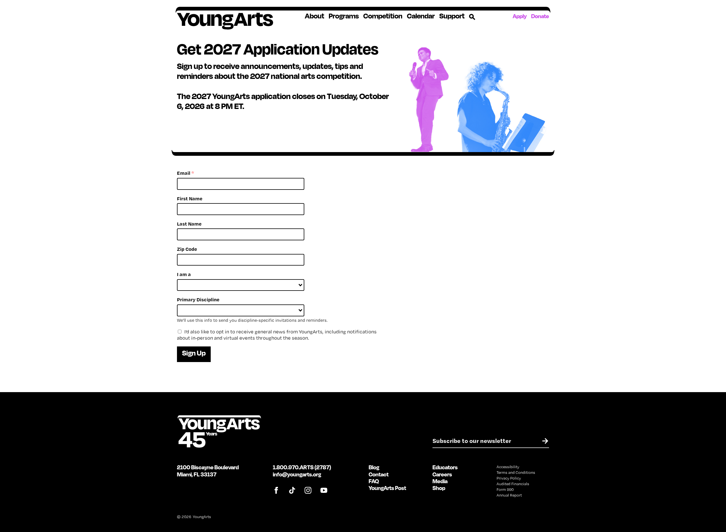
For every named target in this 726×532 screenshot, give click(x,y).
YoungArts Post (387, 487)
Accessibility (508, 466)
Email (185, 173)
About (314, 16)
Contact (379, 474)
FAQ (374, 481)
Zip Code (187, 249)
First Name (189, 198)
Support (452, 16)
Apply (520, 16)
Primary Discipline (198, 299)
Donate (540, 16)
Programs (344, 16)
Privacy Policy (509, 478)
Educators (445, 467)
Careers (442, 474)
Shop (438, 487)
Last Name (189, 224)
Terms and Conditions (516, 472)
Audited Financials (513, 483)
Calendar (421, 16)
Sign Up (194, 352)
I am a (184, 274)
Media (440, 481)
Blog (374, 467)
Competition (382, 16)
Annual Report (509, 495)
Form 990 (505, 489)
